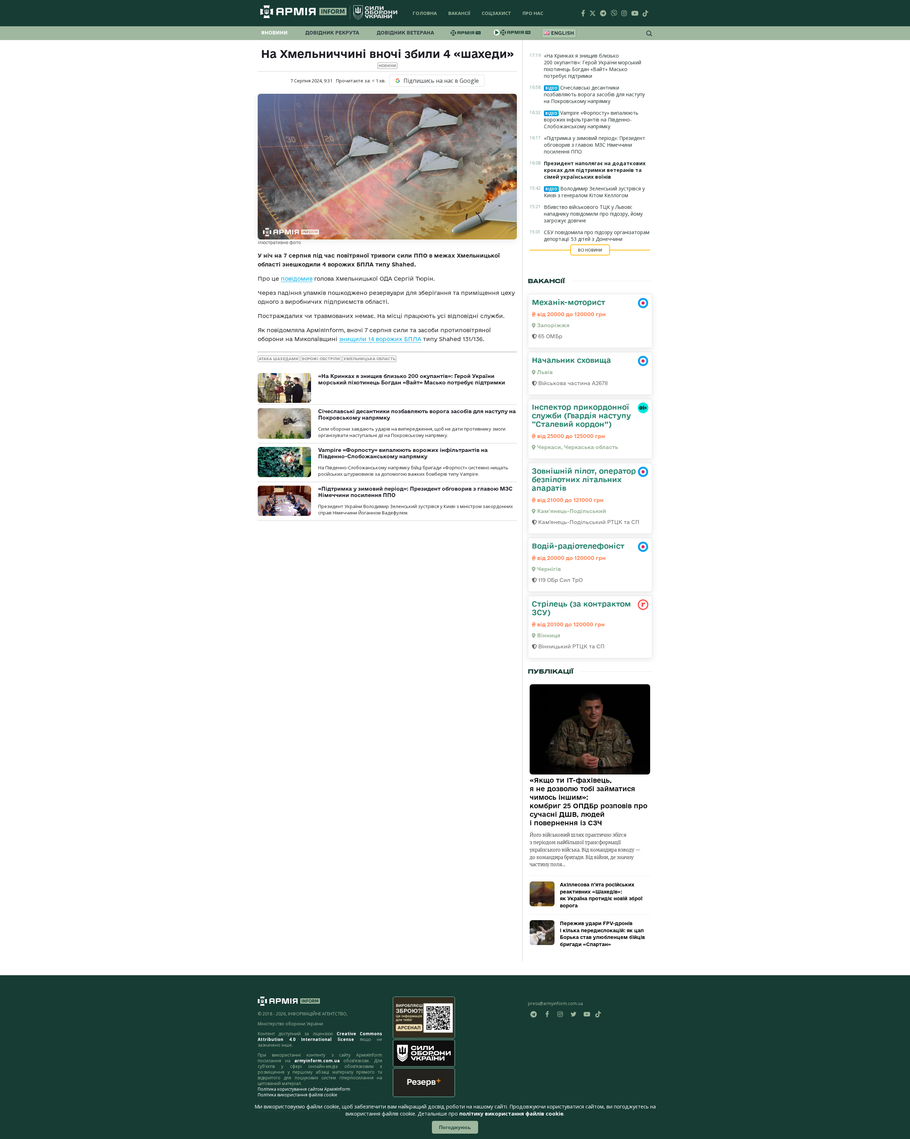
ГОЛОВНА (425, 13)
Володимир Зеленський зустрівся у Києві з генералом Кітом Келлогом (594, 192)
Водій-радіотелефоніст (578, 545)
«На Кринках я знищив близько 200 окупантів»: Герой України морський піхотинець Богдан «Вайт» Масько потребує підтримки (411, 379)
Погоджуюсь (455, 1127)
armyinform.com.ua (317, 1061)
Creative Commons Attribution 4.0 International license (320, 1036)
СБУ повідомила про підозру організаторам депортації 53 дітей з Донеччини (596, 235)
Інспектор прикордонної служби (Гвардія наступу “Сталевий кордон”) (581, 415)
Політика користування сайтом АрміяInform (304, 1089)
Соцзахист (496, 13)
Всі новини (590, 250)
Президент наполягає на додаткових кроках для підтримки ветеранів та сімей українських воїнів (595, 170)
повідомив (296, 278)
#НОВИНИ (274, 33)
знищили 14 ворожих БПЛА (380, 339)
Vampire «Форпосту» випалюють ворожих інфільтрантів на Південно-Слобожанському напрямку (403, 453)
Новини (387, 66)
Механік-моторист (568, 302)
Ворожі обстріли (321, 359)
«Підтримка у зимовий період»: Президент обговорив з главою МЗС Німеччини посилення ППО (594, 145)
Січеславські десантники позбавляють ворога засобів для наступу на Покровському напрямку (594, 94)
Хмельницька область (369, 359)
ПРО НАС (533, 13)
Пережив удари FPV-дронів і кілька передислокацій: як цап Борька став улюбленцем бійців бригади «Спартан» (602, 934)
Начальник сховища (571, 360)
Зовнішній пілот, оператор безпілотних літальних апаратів (584, 479)
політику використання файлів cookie (511, 1113)
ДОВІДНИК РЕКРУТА (332, 33)
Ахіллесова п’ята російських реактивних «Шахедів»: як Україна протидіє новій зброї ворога (601, 895)
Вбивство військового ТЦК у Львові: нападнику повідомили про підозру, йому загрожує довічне (593, 214)
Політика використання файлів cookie (297, 1095)
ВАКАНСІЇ (459, 13)
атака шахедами (279, 359)
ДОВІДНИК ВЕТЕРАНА (405, 33)
